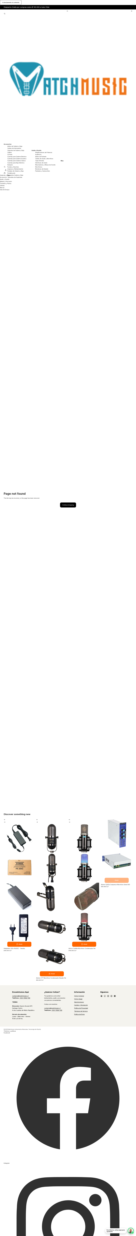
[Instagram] (108, 996)
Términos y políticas (10, 1031)
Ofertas (2, 185)
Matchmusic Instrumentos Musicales (18, 1029)
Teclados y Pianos (5, 183)
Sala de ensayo (79, 1002)
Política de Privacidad (81, 1008)
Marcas (2, 187)
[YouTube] (115, 996)
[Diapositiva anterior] (5, 820)
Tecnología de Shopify (34, 1029)
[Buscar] (5, 14)
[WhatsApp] (111, 996)
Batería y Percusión (6, 181)
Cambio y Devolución (81, 1005)
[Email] (101, 996)
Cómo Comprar (79, 996)
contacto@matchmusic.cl (20, 996)
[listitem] (62, 161)
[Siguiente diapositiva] (5, 822)
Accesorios (3, 177)
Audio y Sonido (4, 179)
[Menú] (68, 11)
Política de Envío (79, 1014)
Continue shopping (68, 505)
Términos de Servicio (81, 1011)
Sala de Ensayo (4, 189)
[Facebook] (105, 996)
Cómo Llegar (78, 999)
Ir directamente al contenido (10, 2)
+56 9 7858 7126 (24, 998)
